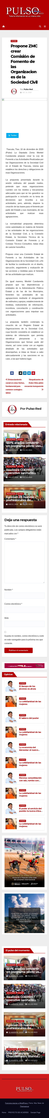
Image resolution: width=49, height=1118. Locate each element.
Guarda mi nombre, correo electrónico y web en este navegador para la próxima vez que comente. (24, 639)
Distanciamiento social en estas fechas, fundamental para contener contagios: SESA (15, 386)
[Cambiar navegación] (45, 27)
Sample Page (35, 1112)
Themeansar (24, 1106)
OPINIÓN (22, 683)
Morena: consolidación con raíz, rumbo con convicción (30, 780)
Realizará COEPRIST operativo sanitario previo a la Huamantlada (24, 473)
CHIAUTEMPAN (11, 1049)
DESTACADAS (11, 439)
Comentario (10, 539)
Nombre (8, 590)
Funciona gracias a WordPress (16, 1103)
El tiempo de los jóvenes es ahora (27, 687)
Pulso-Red (28, 89)
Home (4, 1112)
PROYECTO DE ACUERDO (18, 1112)
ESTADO (14, 41)
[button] (40, 26)
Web (6, 618)
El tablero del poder (29, 718)
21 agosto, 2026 (16, 976)
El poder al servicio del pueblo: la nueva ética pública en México (30, 811)
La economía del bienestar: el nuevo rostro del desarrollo (29, 750)
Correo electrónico (13, 604)
